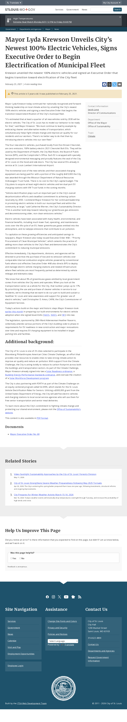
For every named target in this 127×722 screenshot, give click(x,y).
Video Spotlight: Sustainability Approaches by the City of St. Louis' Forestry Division (55, 474)
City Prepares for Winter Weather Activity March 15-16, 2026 (43, 494)
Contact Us (93, 644)
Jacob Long (93, 109)
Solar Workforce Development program (29, 378)
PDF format (42, 418)
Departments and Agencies (30, 29)
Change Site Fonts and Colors (62, 621)
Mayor (48, 29)
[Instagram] (53, 596)
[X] (59, 596)
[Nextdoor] (73, 596)
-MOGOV (20, 9)
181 (63, 315)
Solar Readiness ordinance (59, 371)
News (84, 9)
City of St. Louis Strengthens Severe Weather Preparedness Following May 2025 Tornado (58, 483)
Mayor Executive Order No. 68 (24, 434)
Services (59, 9)
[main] (63, 304)
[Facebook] (47, 596)
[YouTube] (66, 596)
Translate (69, 644)
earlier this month (14, 311)
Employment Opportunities (21, 653)
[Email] (119, 84)
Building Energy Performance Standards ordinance (30, 374)
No (22, 558)
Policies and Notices (57, 634)
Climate (91, 136)
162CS (46, 315)
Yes (14, 558)
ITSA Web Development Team (32, 703)
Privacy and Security (57, 627)
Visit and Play (14, 647)
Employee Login (15, 665)
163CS (54, 315)
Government (72, 9)
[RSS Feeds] (79, 596)
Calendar (12, 640)
